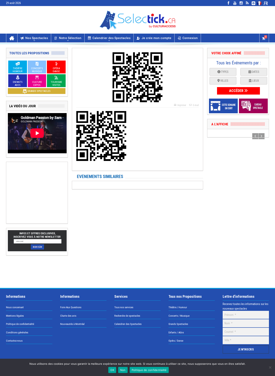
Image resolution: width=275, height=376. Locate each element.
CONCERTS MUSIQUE (37, 70)
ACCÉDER (236, 91)
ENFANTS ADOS (18, 83)
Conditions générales (17, 332)
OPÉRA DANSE (56, 70)
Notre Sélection (70, 38)
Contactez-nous (14, 340)
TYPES (224, 72)
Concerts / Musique (179, 315)
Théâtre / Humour (178, 307)
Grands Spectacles (178, 324)
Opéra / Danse (176, 340)
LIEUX (255, 80)
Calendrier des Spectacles (111, 38)
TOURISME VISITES (56, 83)
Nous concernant (15, 307)
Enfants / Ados (176, 332)
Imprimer (181, 105)
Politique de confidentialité (20, 324)
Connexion (190, 38)
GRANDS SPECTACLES (39, 91)
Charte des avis (68, 315)
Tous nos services (123, 307)
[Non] (270, 367)
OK (112, 370)
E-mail (196, 105)
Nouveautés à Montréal (72, 324)
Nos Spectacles (36, 38)
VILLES (224, 80)
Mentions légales (15, 315)
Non (123, 370)
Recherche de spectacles (127, 315)
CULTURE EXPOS (37, 83)
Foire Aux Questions (70, 307)
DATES (255, 72)
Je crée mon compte (156, 38)
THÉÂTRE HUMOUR (18, 70)
